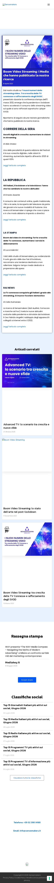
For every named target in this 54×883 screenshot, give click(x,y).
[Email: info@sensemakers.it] (14, 827)
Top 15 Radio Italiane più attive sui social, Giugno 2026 (27, 734)
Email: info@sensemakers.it (27, 830)
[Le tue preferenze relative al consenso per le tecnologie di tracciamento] (49, 878)
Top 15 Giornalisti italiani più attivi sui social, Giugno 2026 (25, 706)
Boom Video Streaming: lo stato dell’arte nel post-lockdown (22, 510)
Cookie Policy (20, 878)
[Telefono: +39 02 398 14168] (27, 818)
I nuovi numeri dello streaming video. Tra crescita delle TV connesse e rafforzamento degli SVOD (22, 93)
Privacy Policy (8, 878)
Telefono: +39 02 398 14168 (27, 822)
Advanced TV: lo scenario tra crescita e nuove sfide (26, 426)
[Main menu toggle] (48, 4)
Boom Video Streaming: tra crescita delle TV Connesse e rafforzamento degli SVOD (24, 596)
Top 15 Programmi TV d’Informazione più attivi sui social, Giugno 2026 (26, 763)
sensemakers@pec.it (29, 843)
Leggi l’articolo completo (14, 165)
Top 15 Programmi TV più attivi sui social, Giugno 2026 (23, 749)
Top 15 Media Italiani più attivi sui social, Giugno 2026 (26, 720)
